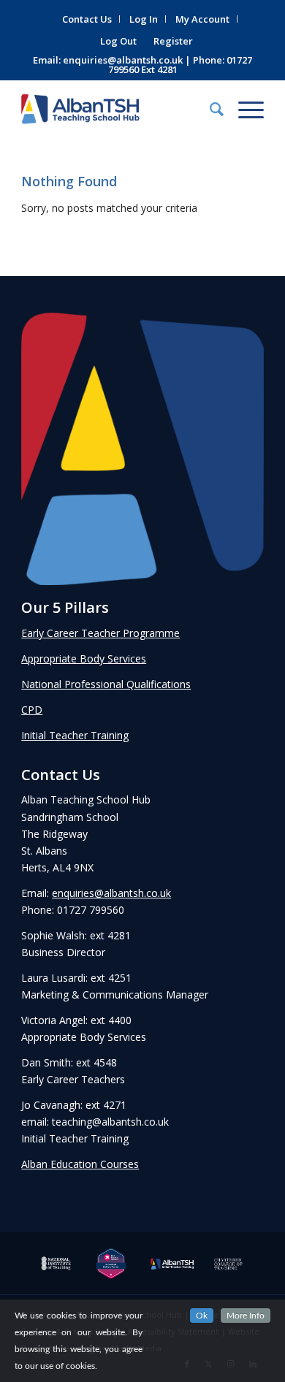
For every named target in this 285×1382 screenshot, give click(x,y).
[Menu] (244, 109)
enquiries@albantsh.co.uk (123, 59)
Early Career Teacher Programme (100, 633)
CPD (31, 710)
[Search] (209, 109)
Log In (143, 19)
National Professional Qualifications (106, 684)
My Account (202, 19)
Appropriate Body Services (83, 658)
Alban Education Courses (80, 1164)
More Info (246, 1315)
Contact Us (87, 19)
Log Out (118, 40)
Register (173, 40)
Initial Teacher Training (75, 735)
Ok (202, 1315)
